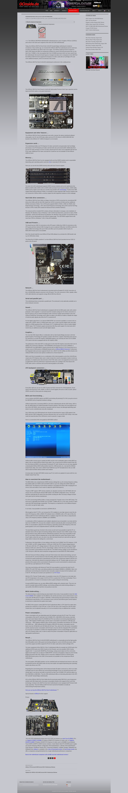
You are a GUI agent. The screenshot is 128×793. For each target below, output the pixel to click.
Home (47, 10)
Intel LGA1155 (38, 16)
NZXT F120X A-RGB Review (92, 30)
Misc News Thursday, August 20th (94, 41)
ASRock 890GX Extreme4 (62, 349)
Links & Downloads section (55, 749)
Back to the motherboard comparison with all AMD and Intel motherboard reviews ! (46, 754)
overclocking (63, 189)
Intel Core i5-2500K (68, 738)
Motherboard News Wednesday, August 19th (96, 43)
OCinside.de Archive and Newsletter (50, 784)
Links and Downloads (84, 10)
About (93, 10)
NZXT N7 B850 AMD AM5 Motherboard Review (97, 26)
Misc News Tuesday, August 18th (93, 45)
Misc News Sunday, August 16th (93, 49)
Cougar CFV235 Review (91, 28)
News (51, 10)
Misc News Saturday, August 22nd (94, 37)
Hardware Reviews (73, 10)
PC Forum (57, 572)
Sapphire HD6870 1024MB (34, 740)
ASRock (37, 693)
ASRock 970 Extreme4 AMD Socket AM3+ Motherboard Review (40, 766)
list (50, 162)
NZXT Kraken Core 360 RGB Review (94, 18)
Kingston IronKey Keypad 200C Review (95, 22)
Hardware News (90, 34)
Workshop (56, 10)
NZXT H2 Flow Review (91, 20)
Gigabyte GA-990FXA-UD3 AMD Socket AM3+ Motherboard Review (41, 771)
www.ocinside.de (65, 791)
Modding (64, 10)
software (36, 749)
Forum (99, 10)
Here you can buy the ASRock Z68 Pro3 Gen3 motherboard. (41, 690)
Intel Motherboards (47, 16)
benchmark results (69, 749)
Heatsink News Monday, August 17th (94, 47)
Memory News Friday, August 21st (94, 39)
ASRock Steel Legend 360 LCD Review (95, 24)
